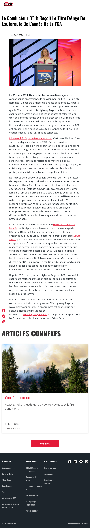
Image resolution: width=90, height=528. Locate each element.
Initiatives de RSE (9, 498)
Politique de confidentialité (78, 523)
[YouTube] (81, 461)
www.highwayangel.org (36, 314)
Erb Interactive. (32, 495)
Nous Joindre (7, 486)
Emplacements (49, 474)
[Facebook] (69, 461)
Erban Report (7, 480)
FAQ (3, 492)
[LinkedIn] (75, 461)
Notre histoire (7, 474)
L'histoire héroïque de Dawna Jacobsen (30, 138)
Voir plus (45, 443)
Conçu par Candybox (9, 523)
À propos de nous (8, 468)
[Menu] (84, 4)
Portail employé (32, 510)
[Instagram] (86, 461)
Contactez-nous (50, 468)
